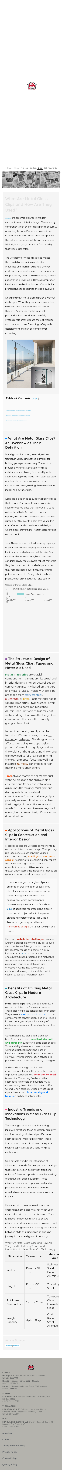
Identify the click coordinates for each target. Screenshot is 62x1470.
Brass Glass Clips (16, 1345)
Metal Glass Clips (8, 218)
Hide (35, 398)
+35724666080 (11, 1388)
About (16, 168)
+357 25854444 (11, 1378)
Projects (24, 168)
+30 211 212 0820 (12, 1401)
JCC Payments (50, 168)
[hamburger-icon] (58, 172)
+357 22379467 (11, 1383)
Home (10, 168)
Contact (33, 168)
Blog (40, 168)
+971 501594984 (12, 1426)
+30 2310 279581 (12, 1414)
